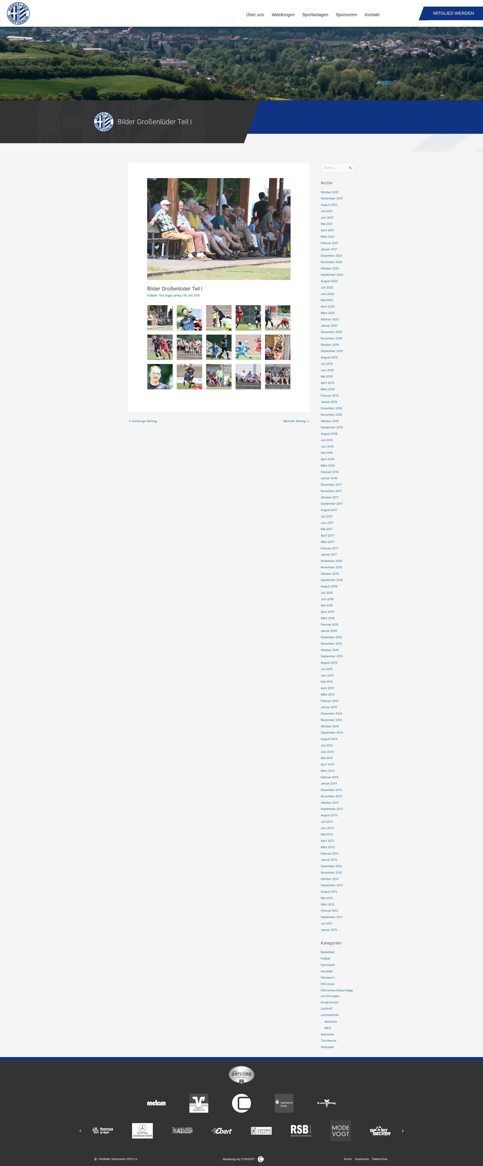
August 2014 (329, 739)
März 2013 (328, 847)
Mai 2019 (327, 376)
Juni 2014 (327, 752)
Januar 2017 (329, 554)
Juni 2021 (327, 217)
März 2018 (328, 465)
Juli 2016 (327, 592)
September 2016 (332, 580)
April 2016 (327, 612)
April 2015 (327, 688)
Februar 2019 (329, 395)
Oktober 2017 (330, 497)
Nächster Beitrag (296, 421)
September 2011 (331, 917)
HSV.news (327, 984)
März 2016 (328, 618)
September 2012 (332, 885)
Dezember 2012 (331, 866)
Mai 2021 (327, 224)
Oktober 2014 (330, 726)
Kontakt (372, 14)
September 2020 (332, 274)
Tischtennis (328, 1040)
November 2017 (331, 491)
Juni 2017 (327, 523)
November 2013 (331, 796)
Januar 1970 (329, 930)
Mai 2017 (327, 529)
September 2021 (332, 198)
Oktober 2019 (330, 345)
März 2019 (328, 389)
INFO (328, 1028)
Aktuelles (331, 1021)
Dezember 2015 (331, 637)
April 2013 (327, 840)
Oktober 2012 (330, 879)
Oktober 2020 (330, 268)
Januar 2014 (329, 783)
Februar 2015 (329, 701)
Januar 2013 (329, 859)
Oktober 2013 (330, 802)
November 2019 (331, 338)
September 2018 (332, 427)
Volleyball (327, 1047)
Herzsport (327, 977)
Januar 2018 (329, 478)
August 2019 (329, 357)
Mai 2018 (327, 452)
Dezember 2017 (331, 484)
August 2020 (329, 281)
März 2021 (328, 236)
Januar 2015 (329, 707)
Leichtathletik (330, 1015)
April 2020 (328, 306)
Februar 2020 (330, 319)
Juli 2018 (327, 440)
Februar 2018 (329, 472)
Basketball (328, 952)
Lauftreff (326, 1008)
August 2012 (329, 891)
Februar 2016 (329, 624)
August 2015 (329, 662)
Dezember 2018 (331, 408)
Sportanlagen (315, 14)
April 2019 (327, 383)
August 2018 (329, 433)
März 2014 (328, 771)
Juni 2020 (327, 294)
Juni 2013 (327, 828)
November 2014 (331, 720)
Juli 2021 (327, 211)
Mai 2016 (327, 605)
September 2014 (332, 732)
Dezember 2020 (331, 255)
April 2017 (327, 535)
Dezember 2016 (331, 561)
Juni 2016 (327, 599)
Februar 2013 (329, 853)
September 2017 (332, 503)
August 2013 (329, 815)
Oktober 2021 (330, 192)
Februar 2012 (329, 910)
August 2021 (329, 205)
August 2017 (329, 510)
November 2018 (331, 414)
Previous (80, 1131)
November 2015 (331, 643)
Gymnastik (328, 965)
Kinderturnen (330, 1002)
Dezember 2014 (331, 713)
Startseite (327, 1034)
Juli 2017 (327, 516)
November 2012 (331, 872)
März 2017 (328, 542)
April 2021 (327, 230)
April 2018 (327, 459)
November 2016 (331, 567)
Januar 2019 (329, 402)
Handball (326, 971)
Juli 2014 (327, 745)
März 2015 (328, 694)
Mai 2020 (327, 300)
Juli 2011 (326, 923)
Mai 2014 (327, 758)
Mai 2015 (327, 681)
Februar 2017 (329, 548)
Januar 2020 (329, 325)
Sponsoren (346, 14)
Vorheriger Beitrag (143, 421)
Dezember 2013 (331, 790)
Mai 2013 (327, 834)
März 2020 (328, 313)
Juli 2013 (327, 821)
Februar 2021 (329, 243)
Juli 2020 (327, 287)
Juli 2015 (327, 669)
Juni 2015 (327, 675)
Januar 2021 (329, 249)
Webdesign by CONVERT (239, 1159)
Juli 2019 (327, 364)
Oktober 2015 (330, 650)
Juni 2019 (327, 370)
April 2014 (327, 764)
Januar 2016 (329, 631)
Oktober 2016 (330, 573)
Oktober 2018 (330, 421)
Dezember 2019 (331, 332)
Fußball (152, 295)
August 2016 (329, 586)
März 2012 (328, 904)
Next (403, 1131)
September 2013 (332, 809)
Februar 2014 (329, 777)
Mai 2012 (327, 898)
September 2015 (332, 656)
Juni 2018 (327, 446)
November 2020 (331, 262)
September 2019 (332, 351)
